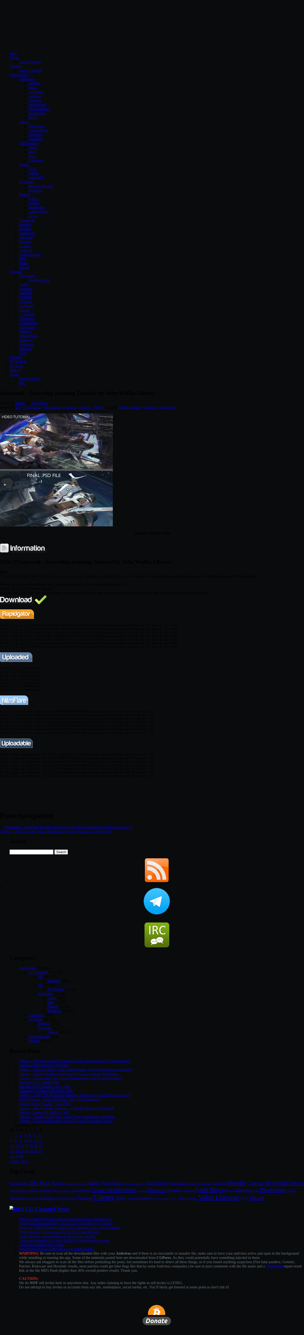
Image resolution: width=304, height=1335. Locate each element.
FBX (88, 1190)
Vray (244, 1198)
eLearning (78, 1190)
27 (41, 1151)
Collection (36, 1015)
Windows (55, 1011)
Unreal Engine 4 (161, 1198)
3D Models (18, 361)
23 (22, 1151)
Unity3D (25, 250)
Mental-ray (36, 207)
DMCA (15, 370)
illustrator (35, 139)
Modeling (243, 1190)
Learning (69, 407)
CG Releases (32, 407)
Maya (32, 88)
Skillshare (26, 344)
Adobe (24, 122)
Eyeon (24, 165)
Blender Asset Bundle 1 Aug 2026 (45, 1104)
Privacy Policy (30, 379)
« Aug (14, 1161)
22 (17, 1151)
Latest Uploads (30, 70)
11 (31, 1141)
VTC (23, 353)
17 (26, 1146)
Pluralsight (27, 276)
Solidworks (37, 113)
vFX (173, 1198)
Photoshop (36, 126)
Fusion (33, 173)
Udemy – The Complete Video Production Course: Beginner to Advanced (55, 832)
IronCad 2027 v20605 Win (39, 1082)
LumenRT (36, 177)
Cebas (33, 216)
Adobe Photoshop (104, 1183)
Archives (16, 366)
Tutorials (16, 272)
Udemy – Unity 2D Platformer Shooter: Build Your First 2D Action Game (74, 1095)
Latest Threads (30, 62)
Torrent (33, 1041)
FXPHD (25, 297)
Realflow (35, 190)
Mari (32, 152)
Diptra (20, 403)
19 (36, 1146)
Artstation (204, 1183)
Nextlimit (26, 182)
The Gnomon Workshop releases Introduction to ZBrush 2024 (65, 1219)
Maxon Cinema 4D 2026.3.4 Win (44, 1112)
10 (26, 1141)
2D (18, 407)
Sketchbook (37, 105)
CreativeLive (28, 323)
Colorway (35, 160)
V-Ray (33, 199)
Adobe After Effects (75, 1183)
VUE (32, 169)
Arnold (33, 203)
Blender (25, 225)
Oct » (26, 1161)
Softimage (36, 92)
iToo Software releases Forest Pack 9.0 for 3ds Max (57, 1236)
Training (85, 1197)
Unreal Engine (30, 254)
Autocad (34, 96)
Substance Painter (66, 1198)
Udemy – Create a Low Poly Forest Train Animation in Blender (66, 1117)
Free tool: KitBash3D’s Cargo (41, 1245)
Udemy (24, 310)
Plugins (24, 195)
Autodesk (26, 79)
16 (22, 1146)
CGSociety (27, 314)
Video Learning (218, 1197)
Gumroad (26, 306)
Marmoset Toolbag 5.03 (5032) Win (46, 1091)
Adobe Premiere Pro (133, 1183)
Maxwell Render (41, 186)
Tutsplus (25, 349)
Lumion (25, 246)
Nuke (32, 156)
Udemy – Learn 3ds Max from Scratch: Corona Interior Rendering (69, 1074)
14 (12, 1146)
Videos (98, 407)
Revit (32, 118)
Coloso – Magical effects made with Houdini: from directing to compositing (75, 1070)
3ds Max (39, 1183)
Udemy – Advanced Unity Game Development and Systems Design (70, 1078)
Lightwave (27, 233)
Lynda (23, 284)
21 (12, 1151)
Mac (51, 1002)
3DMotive (26, 319)
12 (36, 1141)
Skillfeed (25, 340)
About (14, 374)
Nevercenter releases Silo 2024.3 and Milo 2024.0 (56, 1249)
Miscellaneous (39, 1036)
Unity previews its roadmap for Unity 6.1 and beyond (59, 1232)
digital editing (19, 1190)
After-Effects (38, 130)
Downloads (52, 407)
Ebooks (43, 1024)
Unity (120, 1197)
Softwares (45, 994)
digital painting (130, 407)
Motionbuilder (39, 109)
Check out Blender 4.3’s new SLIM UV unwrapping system (64, 1240)
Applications (19, 75)
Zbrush (24, 267)
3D (40, 985)
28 (12, 1156)
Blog (13, 53)
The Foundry (29, 143)
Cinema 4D (259, 1183)
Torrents (16, 66)
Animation (178, 1183)
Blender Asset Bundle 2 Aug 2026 (45, 1087)
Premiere (35, 135)
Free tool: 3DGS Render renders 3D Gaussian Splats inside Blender (70, 1228)
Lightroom (188, 1190)
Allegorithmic (38, 212)
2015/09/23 (39, 403)
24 (26, 1151)
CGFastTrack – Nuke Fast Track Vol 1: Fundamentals (59, 1099)
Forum (14, 58)
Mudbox (34, 100)
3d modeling (19, 1183)
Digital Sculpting (61, 1190)
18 (31, 1146)
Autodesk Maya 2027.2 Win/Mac (44, 1065)
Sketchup (26, 237)
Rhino (23, 263)
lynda (202, 1189)
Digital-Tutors (38, 280)
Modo (33, 148)
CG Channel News (47, 1209)
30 (22, 1156)
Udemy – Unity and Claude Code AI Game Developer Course (66, 1121)
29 (17, 1156)
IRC (22, 383)
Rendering (32, 1198)
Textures (16, 357)
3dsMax (34, 83)
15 (17, 1146)
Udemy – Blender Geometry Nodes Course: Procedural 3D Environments (74, 1061)
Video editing (187, 1198)
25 (31, 1151)
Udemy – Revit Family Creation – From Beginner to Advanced (66, 1108)
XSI (22, 259)
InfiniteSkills (28, 336)
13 (41, 1141)
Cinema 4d (27, 220)
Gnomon (25, 302)
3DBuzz (25, 332)
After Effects (156, 1183)
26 (36, 1151)
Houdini (25, 229)
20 (41, 1146)
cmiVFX (25, 293)
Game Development (114, 1190)
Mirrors (229, 1190)
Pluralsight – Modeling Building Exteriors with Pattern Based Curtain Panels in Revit (68, 827)
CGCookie (27, 327)
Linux (52, 998)
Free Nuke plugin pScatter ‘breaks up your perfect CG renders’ (66, 1223)
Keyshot (25, 242)
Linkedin (26, 289)
